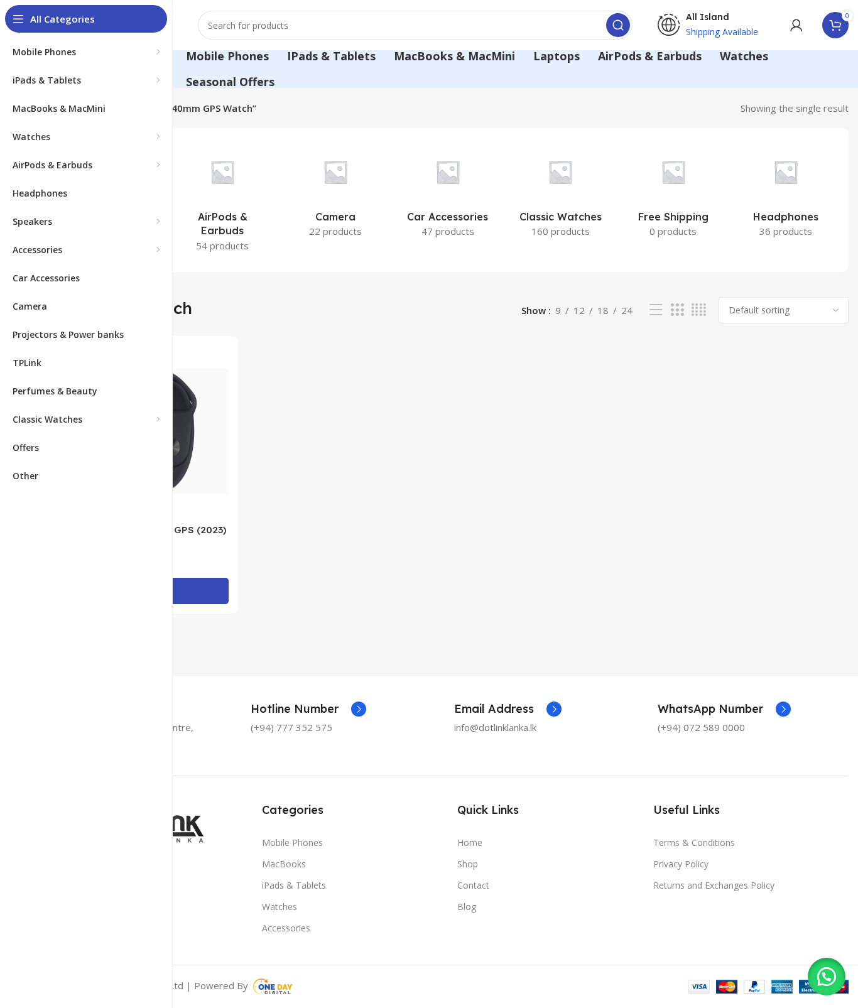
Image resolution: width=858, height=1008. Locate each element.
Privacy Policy (681, 864)
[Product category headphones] (786, 193)
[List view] (655, 309)
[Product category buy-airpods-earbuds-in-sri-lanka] (222, 200)
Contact (473, 885)
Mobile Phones (292, 842)
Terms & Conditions (694, 842)
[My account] (796, 25)
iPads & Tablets (294, 885)
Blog (466, 907)
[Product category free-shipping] (673, 193)
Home (469, 842)
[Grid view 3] (677, 309)
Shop (467, 864)
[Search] (618, 25)
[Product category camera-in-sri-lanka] (335, 193)
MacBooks (284, 864)
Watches (279, 907)
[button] (826, 976)
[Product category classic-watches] (561, 193)
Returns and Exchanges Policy (713, 885)
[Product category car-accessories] (447, 193)
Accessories (286, 928)
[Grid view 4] (699, 309)
